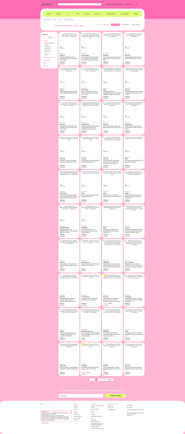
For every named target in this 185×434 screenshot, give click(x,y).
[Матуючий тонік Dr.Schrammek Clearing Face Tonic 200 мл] (90, 284)
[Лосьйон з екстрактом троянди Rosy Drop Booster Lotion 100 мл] (69, 146)
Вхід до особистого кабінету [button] (97, 405)
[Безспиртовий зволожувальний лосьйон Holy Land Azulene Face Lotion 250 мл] (69, 111)
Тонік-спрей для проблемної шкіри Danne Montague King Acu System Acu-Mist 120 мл (90, 334)
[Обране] (134, 4)
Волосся (86, 13)
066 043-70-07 (119, 4)
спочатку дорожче (136, 24)
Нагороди (93, 414)
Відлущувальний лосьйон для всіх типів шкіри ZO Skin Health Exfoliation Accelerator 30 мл (90, 127)
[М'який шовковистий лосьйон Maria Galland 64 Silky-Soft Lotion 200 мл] (134, 111)
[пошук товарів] (100, 4)
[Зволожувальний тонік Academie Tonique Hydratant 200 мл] (90, 146)
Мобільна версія (45, 422)
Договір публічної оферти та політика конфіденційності (97, 424)
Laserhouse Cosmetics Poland (97, 428)
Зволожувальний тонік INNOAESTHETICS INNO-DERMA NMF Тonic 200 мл (69, 231)
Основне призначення (49, 57)
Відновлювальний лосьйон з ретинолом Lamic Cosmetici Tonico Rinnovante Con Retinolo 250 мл (134, 265)
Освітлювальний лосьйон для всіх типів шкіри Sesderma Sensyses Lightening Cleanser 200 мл (134, 231)
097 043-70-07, (110, 4)
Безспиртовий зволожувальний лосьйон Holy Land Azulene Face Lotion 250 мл (68, 127)
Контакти (93, 412)
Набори (136, 13)
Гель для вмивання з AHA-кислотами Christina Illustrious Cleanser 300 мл (89, 231)
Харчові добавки (110, 13)
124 (94, 53)
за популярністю (115, 24)
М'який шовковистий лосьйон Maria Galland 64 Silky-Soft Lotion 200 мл (133, 127)
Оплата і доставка (95, 409)
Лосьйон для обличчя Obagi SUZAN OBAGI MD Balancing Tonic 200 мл (111, 231)
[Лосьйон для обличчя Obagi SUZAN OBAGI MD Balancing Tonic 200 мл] (112, 215)
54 (93, 122)
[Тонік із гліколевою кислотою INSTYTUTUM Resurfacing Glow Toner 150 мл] (90, 77)
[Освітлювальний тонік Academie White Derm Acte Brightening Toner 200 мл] (69, 249)
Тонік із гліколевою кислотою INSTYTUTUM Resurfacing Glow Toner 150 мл (89, 93)
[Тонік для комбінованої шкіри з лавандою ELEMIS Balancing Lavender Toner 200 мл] (69, 318)
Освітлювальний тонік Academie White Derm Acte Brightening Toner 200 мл (69, 265)
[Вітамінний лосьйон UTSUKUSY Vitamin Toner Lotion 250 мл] (90, 353)
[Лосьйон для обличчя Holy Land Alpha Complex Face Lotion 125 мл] (112, 111)
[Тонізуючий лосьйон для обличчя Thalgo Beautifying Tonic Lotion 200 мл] (134, 318)
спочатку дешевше (125, 24)
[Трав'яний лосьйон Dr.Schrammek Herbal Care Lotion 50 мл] (90, 249)
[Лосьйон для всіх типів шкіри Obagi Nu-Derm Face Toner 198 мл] (112, 180)
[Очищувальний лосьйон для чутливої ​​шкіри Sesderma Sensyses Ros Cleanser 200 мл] (69, 284)
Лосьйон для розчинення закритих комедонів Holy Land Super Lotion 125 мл (134, 93)
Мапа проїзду (129, 415)
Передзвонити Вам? (128, 4)
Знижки (49, 13)
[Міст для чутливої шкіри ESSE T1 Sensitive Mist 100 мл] (90, 180)
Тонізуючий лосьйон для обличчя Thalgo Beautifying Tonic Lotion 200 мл (134, 334)
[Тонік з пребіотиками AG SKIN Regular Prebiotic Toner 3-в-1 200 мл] (112, 353)
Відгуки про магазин (95, 421)
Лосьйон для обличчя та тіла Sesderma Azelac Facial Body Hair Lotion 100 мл (69, 58)
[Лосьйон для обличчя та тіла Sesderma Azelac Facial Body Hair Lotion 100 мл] (69, 42)
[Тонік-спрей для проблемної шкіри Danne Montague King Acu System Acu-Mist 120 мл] (90, 318)
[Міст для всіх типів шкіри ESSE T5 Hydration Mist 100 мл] (134, 146)
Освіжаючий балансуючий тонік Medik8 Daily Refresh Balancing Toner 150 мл (133, 196)
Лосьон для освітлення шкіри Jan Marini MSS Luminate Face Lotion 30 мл (112, 58)
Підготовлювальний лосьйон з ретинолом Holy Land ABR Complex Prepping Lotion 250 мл (111, 300)
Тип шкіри (45, 40)
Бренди (59, 13)
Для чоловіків (124, 13)
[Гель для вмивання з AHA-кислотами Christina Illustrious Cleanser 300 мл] (90, 215)
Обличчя (68, 13)
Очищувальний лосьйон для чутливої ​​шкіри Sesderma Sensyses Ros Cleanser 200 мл (68, 300)
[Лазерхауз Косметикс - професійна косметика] (47, 405)
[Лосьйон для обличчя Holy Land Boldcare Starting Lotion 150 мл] (134, 42)
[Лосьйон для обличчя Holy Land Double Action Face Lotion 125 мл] (134, 353)
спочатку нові (106, 24)
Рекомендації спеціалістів (96, 416)
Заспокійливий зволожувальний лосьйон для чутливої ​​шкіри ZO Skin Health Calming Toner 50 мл (90, 58)
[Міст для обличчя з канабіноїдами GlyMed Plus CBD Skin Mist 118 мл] (69, 353)
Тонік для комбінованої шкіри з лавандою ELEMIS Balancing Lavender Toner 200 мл (68, 334)
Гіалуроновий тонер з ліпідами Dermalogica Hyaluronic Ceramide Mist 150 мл (134, 300)
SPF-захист (98, 13)
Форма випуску (47, 60)
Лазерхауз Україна (95, 426)
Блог (92, 418)
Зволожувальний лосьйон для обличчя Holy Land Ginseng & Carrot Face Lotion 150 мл (111, 162)
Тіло (77, 13)
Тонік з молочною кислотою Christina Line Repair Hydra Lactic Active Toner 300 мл (112, 334)
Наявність (45, 65)
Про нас (92, 407)
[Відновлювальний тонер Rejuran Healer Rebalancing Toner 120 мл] (69, 77)
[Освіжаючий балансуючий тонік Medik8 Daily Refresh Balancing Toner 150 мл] (134, 180)
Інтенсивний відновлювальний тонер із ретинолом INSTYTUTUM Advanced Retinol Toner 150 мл (69, 196)
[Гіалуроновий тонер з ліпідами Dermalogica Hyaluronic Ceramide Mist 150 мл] (134, 284)
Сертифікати (93, 420)
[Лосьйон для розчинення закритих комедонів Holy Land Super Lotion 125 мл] (134, 77)
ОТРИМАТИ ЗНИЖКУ (115, 395)
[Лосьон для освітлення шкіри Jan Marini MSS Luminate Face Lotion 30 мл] (112, 42)
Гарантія (93, 411)
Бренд (44, 63)
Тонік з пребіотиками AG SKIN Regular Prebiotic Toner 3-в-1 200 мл (111, 369)
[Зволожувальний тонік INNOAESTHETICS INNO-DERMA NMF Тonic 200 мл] (69, 215)
